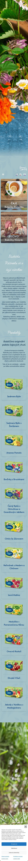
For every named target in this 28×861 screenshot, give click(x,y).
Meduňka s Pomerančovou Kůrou (14, 623)
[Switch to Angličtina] (25, 174)
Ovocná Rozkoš (14, 651)
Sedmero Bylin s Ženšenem (14, 424)
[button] (25, 826)
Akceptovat (14, 844)
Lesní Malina (14, 594)
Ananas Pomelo (14, 452)
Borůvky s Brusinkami (14, 479)
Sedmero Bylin (14, 396)
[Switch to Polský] (21, 174)
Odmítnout (14, 848)
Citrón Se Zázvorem (14, 538)
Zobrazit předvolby (14, 852)
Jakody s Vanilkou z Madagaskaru (14, 706)
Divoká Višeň (14, 677)
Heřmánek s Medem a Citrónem (14, 567)
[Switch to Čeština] (17, 174)
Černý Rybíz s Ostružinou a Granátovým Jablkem (14, 508)
